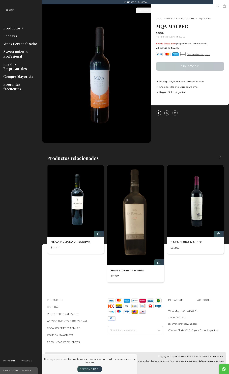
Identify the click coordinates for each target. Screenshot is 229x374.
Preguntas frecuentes (12, 86)
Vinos (169, 18)
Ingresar (26, 370)
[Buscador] (218, 6)
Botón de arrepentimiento (211, 361)
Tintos (179, 18)
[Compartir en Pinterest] (175, 113)
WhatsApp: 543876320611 (183, 311)
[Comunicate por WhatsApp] (224, 369)
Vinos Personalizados (20, 43)
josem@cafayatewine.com (182, 323)
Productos (11, 28)
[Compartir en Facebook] (158, 113)
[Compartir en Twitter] (166, 113)
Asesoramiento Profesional (15, 53)
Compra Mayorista (18, 76)
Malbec (191, 18)
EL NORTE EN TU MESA (135, 2)
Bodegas (10, 36)
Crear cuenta (10, 370)
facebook (26, 361)
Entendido (89, 369)
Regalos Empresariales (15, 66)
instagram (9, 361)
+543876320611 (177, 317)
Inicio (159, 18)
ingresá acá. (191, 361)
